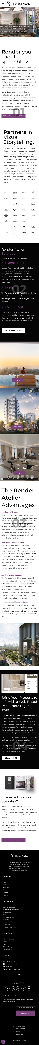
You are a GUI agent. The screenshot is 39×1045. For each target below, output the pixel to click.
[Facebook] (7, 988)
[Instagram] (13, 988)
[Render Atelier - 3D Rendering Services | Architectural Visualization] (14, 3)
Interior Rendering (9, 907)
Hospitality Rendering (10, 927)
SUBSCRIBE (25, 1013)
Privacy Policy (19, 1031)
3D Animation (7, 915)
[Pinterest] (24, 988)
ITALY (19, 974)
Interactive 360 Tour (9, 922)
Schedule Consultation (13, 969)
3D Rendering (7, 912)
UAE (25, 974)
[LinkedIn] (18, 988)
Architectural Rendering (11, 909)
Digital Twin (7, 924)
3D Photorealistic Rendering (8, 918)
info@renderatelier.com (13, 964)
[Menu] (3, 3)
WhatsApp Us (10, 966)
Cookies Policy (20, 1034)
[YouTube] (29, 988)
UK (13, 974)
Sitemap (19, 1037)
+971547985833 (10, 961)
